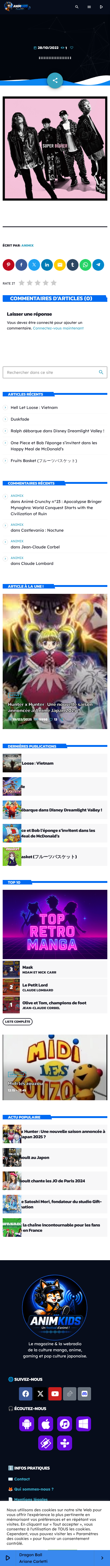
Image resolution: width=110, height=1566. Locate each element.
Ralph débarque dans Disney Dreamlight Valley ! (57, 430)
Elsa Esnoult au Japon (27, 1157)
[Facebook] (25, 1393)
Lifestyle (17, 1074)
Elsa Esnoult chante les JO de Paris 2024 (45, 1180)
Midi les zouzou (25, 1083)
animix (27, 245)
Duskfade (20, 419)
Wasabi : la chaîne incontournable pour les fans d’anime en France (53, 1227)
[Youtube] (55, 1393)
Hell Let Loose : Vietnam (34, 407)
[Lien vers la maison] (17, 7)
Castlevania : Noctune (42, 530)
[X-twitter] (40, 1393)
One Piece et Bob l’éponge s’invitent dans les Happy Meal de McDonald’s (50, 833)
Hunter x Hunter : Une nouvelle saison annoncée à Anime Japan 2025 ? (50, 707)
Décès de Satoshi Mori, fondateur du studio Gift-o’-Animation (54, 1204)
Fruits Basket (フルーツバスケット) (44, 460)
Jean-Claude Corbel (40, 546)
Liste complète (17, 1021)
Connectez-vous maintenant (58, 328)
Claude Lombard (37, 563)
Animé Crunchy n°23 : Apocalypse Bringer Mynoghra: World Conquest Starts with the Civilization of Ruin (56, 507)
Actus (14, 695)
